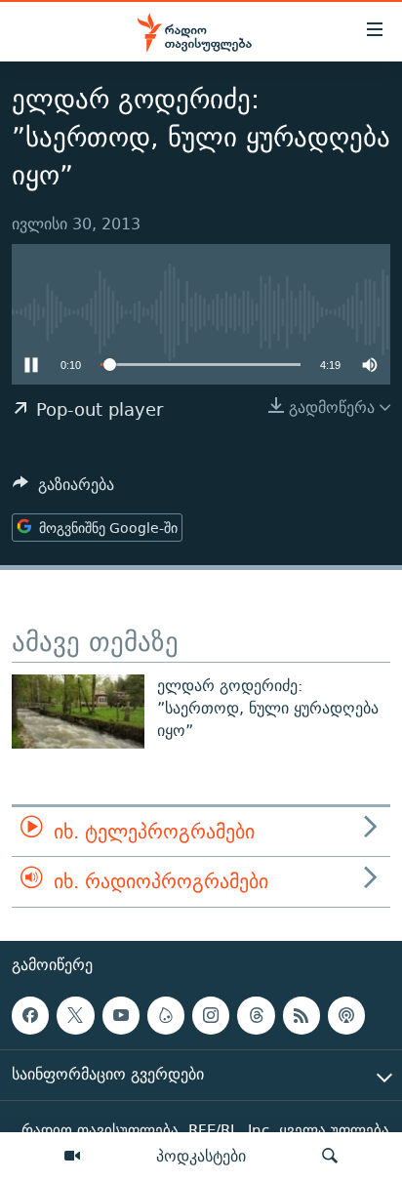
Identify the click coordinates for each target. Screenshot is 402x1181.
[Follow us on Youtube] (121, 1015)
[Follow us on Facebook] (30, 1015)
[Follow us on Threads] (255, 1015)
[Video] (72, 1156)
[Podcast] (346, 1015)
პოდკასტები (201, 1155)
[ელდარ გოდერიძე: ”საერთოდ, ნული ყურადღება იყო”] (78, 711)
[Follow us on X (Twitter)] (75, 1015)
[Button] (63, 489)
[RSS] (301, 1015)
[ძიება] (330, 1156)
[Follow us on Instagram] (210, 1015)
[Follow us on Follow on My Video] (165, 1015)
